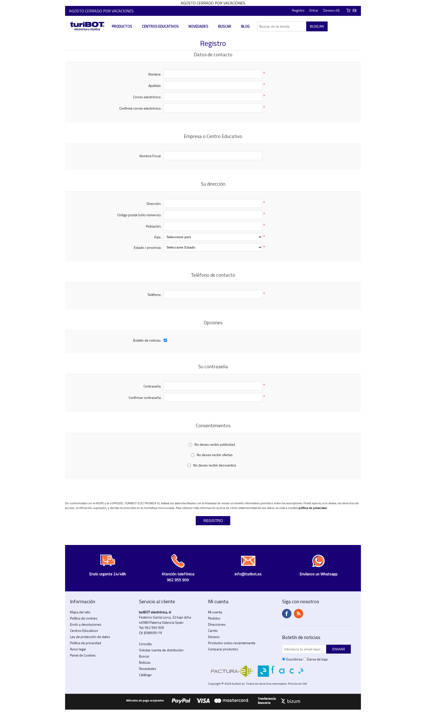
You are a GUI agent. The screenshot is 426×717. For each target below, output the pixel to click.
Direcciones (217, 624)
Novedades (198, 26)
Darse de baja (317, 659)
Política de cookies (83, 618)
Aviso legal (78, 649)
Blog (245, 26)
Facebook (286, 613)
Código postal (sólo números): (139, 214)
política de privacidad (313, 507)
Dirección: (154, 203)
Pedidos (214, 618)
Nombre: (154, 74)
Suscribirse (294, 659)
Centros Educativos (160, 26)
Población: (153, 226)
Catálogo (145, 674)
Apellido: (154, 85)
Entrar (313, 10)
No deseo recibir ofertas (215, 454)
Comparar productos (223, 649)
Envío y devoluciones (85, 624)
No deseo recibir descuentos (214, 465)
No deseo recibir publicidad (215, 444)
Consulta (145, 643)
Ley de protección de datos (90, 636)
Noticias (145, 662)
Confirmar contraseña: (145, 397)
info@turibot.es (248, 574)
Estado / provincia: (147, 247)
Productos (122, 26)
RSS (298, 613)
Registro (298, 10)
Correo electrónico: (147, 96)
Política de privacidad (85, 642)
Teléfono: (154, 294)
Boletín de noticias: (147, 340)
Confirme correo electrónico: (140, 108)
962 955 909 (154, 627)
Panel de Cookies (83, 655)
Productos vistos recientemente (231, 642)
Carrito (213, 630)
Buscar (224, 26)
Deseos (214, 636)
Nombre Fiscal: (150, 155)
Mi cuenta (215, 612)
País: (157, 237)
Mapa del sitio (80, 612)
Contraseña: (152, 386)
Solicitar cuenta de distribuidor (161, 650)
